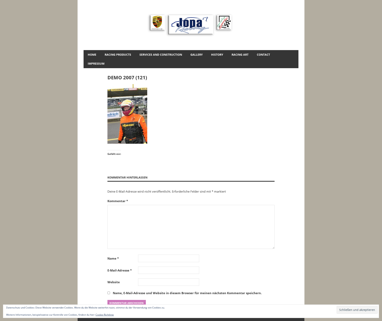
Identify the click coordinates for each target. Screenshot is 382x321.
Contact (263, 54)
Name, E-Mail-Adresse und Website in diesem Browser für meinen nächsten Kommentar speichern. (187, 293)
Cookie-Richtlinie (105, 314)
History (217, 54)
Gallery (196, 54)
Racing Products (118, 54)
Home (92, 54)
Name (113, 258)
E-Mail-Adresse (119, 270)
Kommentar (117, 201)
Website (113, 282)
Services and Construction (160, 54)
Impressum (96, 63)
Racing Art (240, 54)
